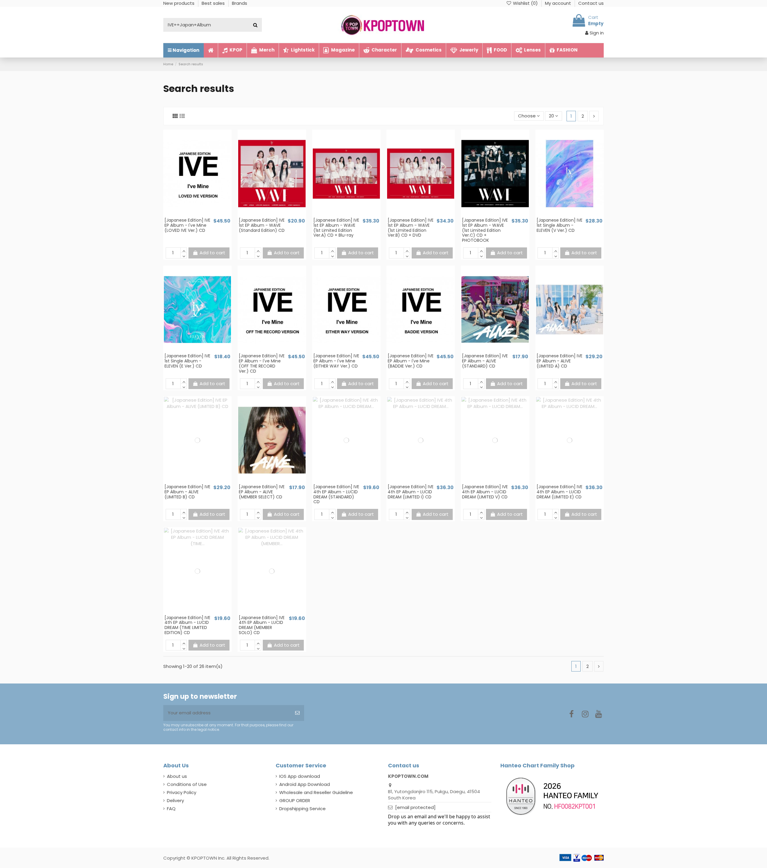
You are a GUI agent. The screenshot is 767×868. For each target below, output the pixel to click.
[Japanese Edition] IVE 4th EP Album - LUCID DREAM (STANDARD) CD (336, 494)
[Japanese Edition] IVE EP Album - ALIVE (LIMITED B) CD (187, 492)
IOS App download (299, 776)
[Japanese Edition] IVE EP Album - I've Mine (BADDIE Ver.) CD (411, 361)
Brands (239, 3)
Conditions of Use (187, 784)
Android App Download (304, 784)
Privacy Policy (181, 792)
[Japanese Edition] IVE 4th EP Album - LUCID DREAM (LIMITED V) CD (485, 492)
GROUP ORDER (294, 800)
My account (558, 3)
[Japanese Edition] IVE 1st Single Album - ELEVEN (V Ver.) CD (559, 225)
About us (177, 776)
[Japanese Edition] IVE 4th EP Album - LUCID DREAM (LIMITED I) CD (411, 492)
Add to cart (212, 252)
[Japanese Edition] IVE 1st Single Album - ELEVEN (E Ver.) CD (187, 361)
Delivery (175, 800)
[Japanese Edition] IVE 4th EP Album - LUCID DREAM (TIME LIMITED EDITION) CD (187, 625)
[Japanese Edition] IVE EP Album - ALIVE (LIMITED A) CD (559, 361)
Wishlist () (525, 3)
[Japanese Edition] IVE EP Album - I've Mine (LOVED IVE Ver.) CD (187, 225)
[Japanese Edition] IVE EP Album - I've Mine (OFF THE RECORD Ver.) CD (262, 363)
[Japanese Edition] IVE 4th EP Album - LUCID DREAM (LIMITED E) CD (559, 492)
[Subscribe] (297, 713)
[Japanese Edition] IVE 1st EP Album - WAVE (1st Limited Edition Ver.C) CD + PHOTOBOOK (485, 230)
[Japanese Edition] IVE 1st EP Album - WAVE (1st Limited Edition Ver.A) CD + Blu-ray (336, 227)
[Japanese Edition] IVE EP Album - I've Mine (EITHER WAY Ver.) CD (336, 361)
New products (179, 3)
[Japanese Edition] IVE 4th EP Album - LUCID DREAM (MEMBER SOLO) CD (262, 625)
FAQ (171, 808)
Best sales (214, 3)
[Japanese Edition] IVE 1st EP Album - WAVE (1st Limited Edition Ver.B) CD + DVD (411, 227)
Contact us (591, 3)
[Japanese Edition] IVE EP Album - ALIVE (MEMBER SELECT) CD (262, 492)
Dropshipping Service (302, 808)
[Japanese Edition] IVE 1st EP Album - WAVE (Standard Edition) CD (262, 225)
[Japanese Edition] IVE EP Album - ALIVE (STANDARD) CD (485, 361)
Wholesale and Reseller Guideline (316, 792)
